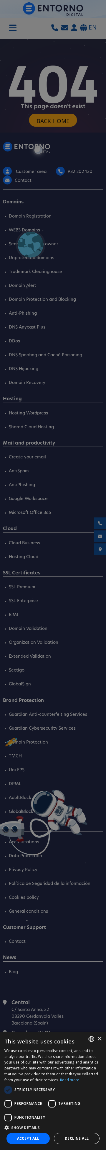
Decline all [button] (77, 1138)
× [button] (99, 1039)
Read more (70, 1079)
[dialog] (53, 1091)
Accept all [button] (28, 1138)
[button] (53, 1128)
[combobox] (91, 1039)
